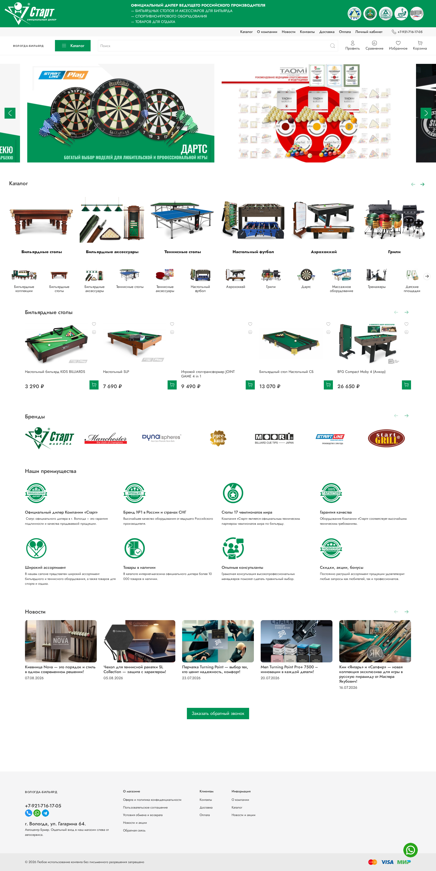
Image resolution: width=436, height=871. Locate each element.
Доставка (326, 31)
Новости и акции (135, 822)
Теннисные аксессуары (165, 288)
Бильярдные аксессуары (112, 252)
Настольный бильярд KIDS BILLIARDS (55, 371)
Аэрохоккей (324, 252)
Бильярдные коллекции (24, 288)
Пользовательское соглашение (145, 807)
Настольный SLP (116, 371)
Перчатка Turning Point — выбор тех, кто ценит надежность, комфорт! (215, 669)
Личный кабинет (368, 31)
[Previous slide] (10, 113)
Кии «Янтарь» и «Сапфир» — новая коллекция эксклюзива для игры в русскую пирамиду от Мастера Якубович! (371, 674)
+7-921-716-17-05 (410, 32)
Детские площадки (412, 288)
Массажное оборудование (341, 288)
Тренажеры (377, 286)
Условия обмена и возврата (143, 815)
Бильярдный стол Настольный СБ (286, 371)
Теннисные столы (182, 252)
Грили (394, 252)
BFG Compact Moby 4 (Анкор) (361, 371)
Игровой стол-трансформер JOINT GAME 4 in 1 (208, 374)
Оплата (345, 31)
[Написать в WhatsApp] (410, 850)
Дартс (306, 286)
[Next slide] (426, 113)
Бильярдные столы (41, 252)
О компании (267, 31)
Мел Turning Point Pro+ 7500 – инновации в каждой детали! (289, 669)
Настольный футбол (253, 252)
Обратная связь (134, 830)
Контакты (307, 31)
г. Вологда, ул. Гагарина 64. (55, 823)
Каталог (246, 31)
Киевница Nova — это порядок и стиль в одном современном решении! (60, 669)
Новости (288, 31)
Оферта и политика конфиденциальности (152, 799)
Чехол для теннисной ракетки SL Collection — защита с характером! (135, 669)
